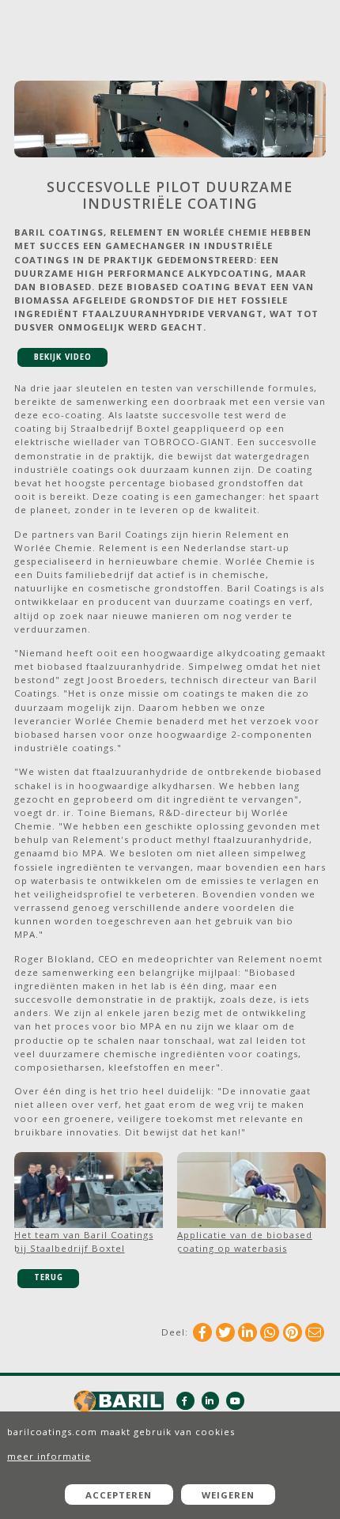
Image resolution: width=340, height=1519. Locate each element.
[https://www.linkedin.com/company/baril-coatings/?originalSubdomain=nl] (211, 1401)
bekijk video (63, 357)
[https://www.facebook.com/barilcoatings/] (185, 1401)
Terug (48, 1277)
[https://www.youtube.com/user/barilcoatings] (235, 1401)
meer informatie (49, 1456)
